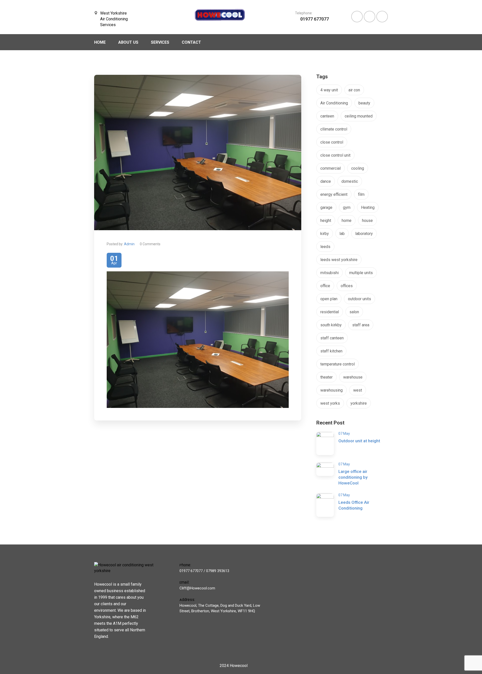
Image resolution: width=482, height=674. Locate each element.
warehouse (353, 377)
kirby (324, 233)
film (361, 194)
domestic (349, 181)
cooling (357, 168)
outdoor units (359, 298)
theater (326, 377)
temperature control (337, 364)
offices (347, 285)
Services (160, 42)
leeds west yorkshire (338, 259)
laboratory (364, 233)
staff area (360, 325)
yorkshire (358, 403)
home (346, 220)
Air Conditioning (334, 103)
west (357, 390)
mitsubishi (329, 272)
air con (354, 90)
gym (346, 207)
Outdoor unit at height (359, 440)
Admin (129, 244)
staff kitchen (331, 351)
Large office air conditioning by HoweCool (353, 477)
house (367, 220)
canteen (327, 116)
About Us (128, 42)
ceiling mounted (359, 116)
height (325, 220)
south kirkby (331, 325)
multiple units (361, 272)
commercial (330, 168)
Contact (191, 42)
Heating (368, 207)
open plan (328, 298)
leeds (325, 246)
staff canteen (332, 338)
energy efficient (333, 194)
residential (329, 312)
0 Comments (150, 244)
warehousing (331, 390)
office (325, 285)
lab (342, 233)
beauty (364, 103)
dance (325, 181)
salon (354, 312)
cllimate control (333, 129)
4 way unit (329, 90)
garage (326, 207)
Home (100, 42)
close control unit (335, 155)
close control (331, 142)
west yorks (330, 403)
